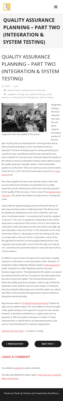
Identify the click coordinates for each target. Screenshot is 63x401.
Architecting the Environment (35, 303)
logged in (18, 368)
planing (41, 94)
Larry (16, 86)
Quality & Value (14, 90)
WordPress (53, 393)
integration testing (15, 94)
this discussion (52, 265)
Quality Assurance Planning (33, 90)
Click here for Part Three (13, 331)
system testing (46, 97)
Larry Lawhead (31, 94)
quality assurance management (25, 97)
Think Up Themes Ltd (24, 393)
